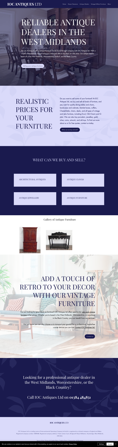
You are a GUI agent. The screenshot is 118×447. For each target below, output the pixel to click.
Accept (110, 444)
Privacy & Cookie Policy (51, 440)
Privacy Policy (73, 444)
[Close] (116, 444)
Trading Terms (63, 440)
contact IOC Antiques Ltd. (85, 327)
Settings (101, 444)
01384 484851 (80, 397)
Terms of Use (40, 440)
